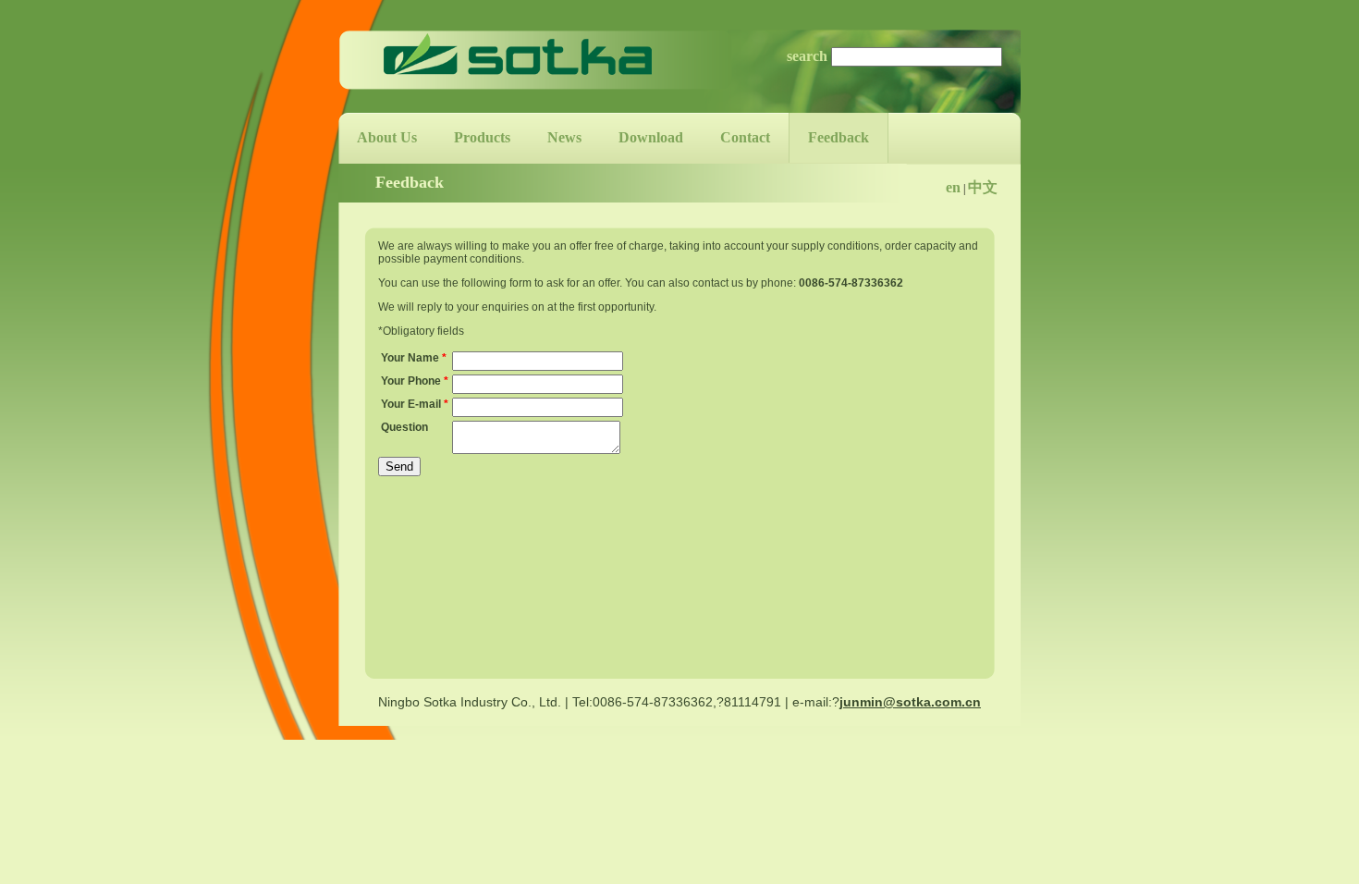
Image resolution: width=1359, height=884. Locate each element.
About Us (387, 137)
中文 (983, 187)
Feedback (838, 137)
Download (650, 137)
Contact (745, 137)
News (564, 137)
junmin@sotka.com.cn (910, 701)
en (953, 187)
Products (482, 137)
